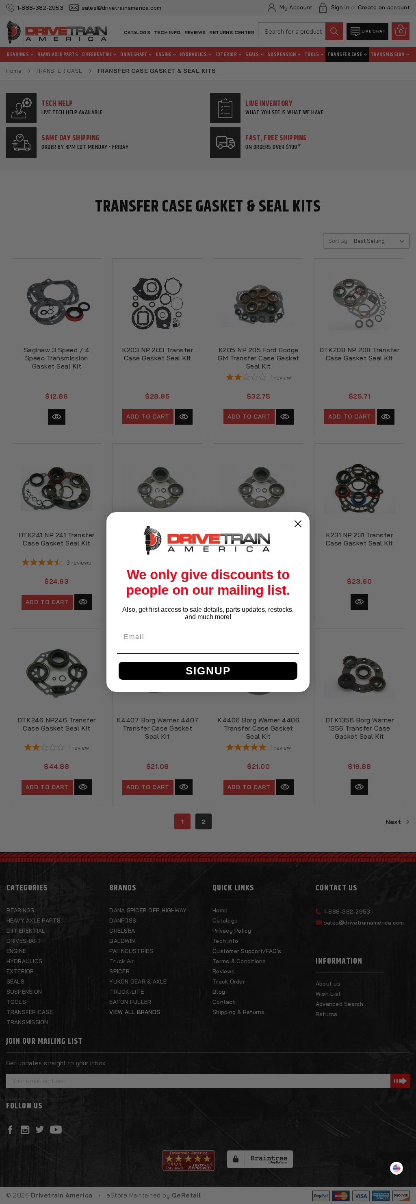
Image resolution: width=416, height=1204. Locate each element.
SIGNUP (208, 671)
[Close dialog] (298, 523)
